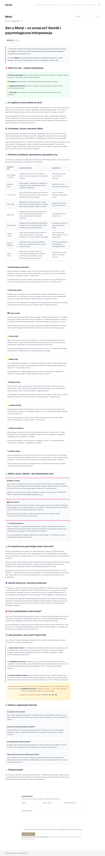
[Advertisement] (88, 32)
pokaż (16, 40)
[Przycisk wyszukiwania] (98, 16)
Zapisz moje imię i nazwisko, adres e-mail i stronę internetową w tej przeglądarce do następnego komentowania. (53, 829)
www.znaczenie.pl (22, 853)
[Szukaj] (99, 5)
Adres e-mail (47, 803)
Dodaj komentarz (27, 810)
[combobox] (85, 16)
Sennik (8, 5)
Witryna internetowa (70, 803)
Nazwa (24, 803)
